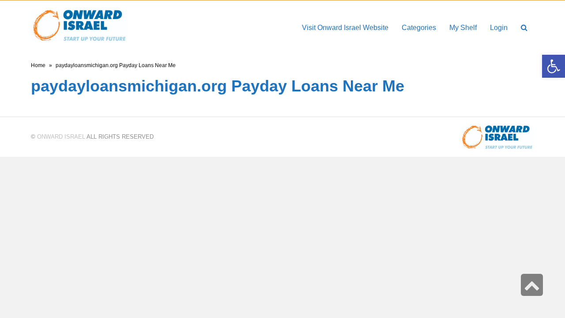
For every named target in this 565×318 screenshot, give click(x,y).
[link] (463, 27)
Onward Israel (61, 136)
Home (38, 65)
